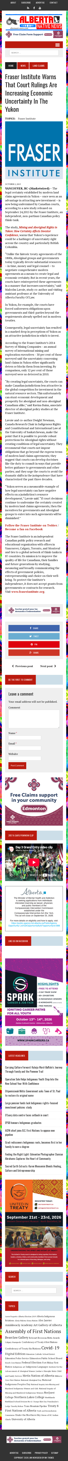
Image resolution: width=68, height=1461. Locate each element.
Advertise (40, 2)
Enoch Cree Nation (13, 1362)
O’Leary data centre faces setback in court (26, 1115)
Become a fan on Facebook (24, 529)
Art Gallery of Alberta (47, 1325)
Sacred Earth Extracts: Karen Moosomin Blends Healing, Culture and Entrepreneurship (33, 1168)
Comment (14, 707)
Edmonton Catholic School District (40, 1354)
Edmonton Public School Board (46, 1358)
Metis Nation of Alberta (38, 1376)
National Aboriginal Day (31, 1380)
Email (12, 743)
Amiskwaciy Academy (19, 1325)
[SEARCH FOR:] (33, 52)
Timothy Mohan (17, 1406)
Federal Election (31, 1362)
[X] (28, 8)
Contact (54, 2)
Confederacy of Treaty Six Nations (23, 1348)
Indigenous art (19, 1367)
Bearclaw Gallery (16, 1337)
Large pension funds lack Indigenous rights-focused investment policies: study (31, 1105)
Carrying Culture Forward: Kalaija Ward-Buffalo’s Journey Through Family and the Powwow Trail (33, 1069)
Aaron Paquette (11, 1316)
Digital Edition (15, 1354)
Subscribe (26, 2)
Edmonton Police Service (17, 1358)
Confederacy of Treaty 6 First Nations (39, 1342)
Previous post (24, 666)
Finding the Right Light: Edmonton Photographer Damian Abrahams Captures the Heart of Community (34, 1156)
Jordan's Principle (43, 1371)
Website (13, 754)
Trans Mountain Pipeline (35, 1406)
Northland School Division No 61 (19, 1401)
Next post (46, 666)
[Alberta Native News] (34, 22)
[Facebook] (34, 8)
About (13, 2)
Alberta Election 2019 (27, 1316)
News (23, 65)
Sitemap (54, 1452)
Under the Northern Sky (28, 1415)
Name (12, 733)
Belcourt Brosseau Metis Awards (44, 1338)
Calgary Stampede (13, 1342)
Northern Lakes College (29, 1397)
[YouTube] (40, 8)
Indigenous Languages (37, 1366)
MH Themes (49, 1457)
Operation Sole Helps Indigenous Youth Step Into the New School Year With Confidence (31, 1081)
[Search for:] (34, 1290)
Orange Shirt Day (40, 1401)
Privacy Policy (41, 1452)
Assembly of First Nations (33, 1331)
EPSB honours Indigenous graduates (23, 1123)
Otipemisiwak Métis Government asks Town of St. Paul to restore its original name (32, 1093)
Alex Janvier (45, 1320)
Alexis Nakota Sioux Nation (26, 1320)
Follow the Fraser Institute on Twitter (31, 525)
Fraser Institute (27, 118)
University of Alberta (23, 1419)
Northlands (50, 1397)
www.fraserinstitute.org (27, 592)
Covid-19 (50, 1348)
